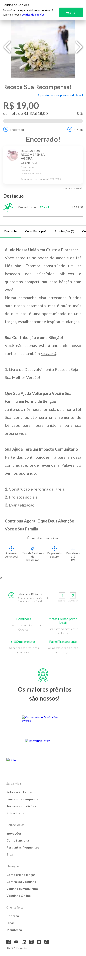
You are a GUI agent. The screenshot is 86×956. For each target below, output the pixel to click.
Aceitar (71, 12)
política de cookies (33, 14)
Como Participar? (35, 231)
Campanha (10, 231)
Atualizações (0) (64, 231)
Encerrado (17, 129)
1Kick (78, 129)
